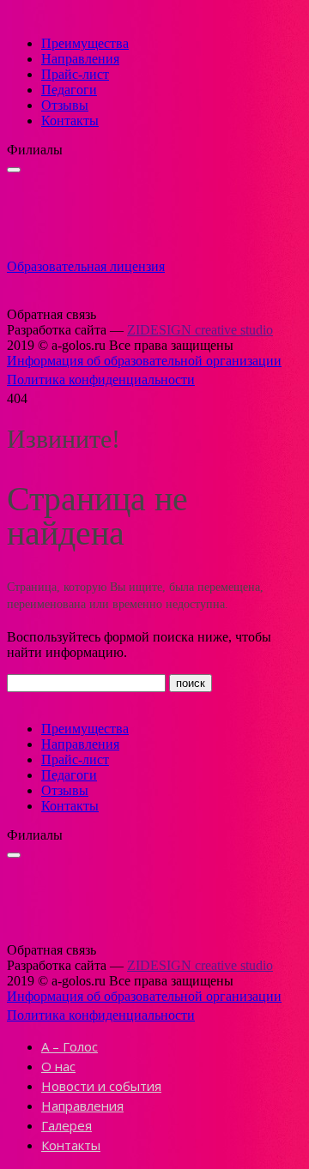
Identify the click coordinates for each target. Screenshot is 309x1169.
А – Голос (69, 1046)
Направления (80, 58)
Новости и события (101, 1085)
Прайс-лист (75, 74)
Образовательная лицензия (86, 266)
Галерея (66, 1125)
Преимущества (85, 43)
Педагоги (69, 89)
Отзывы (64, 105)
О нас (58, 1066)
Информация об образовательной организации (144, 360)
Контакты (70, 120)
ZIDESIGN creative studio (200, 329)
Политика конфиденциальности (101, 379)
